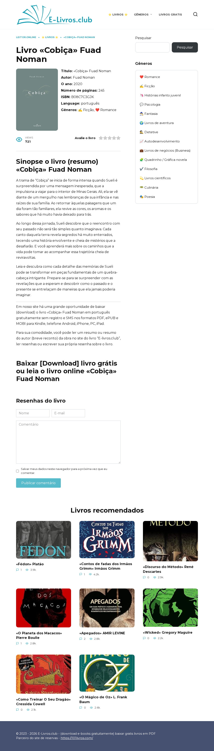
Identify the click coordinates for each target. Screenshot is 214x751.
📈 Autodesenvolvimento (160, 141)
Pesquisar (143, 38)
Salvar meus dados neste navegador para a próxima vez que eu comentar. (64, 471)
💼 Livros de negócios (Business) (165, 150)
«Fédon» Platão (30, 564)
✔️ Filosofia (148, 169)
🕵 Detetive (149, 132)
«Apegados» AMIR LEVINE (102, 633)
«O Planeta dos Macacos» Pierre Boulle (39, 635)
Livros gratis (170, 14)
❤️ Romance (150, 77)
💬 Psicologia (150, 104)
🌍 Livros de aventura (157, 123)
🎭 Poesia (147, 197)
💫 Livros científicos (155, 178)
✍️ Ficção (147, 86)
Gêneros (141, 14)
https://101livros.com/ (77, 738)
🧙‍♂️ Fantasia (149, 114)
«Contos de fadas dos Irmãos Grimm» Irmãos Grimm (105, 566)
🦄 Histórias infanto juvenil (160, 95)
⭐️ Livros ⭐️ (118, 14)
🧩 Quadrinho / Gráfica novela (163, 160)
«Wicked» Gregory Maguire (167, 632)
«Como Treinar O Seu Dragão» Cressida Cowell (43, 701)
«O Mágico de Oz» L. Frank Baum (103, 699)
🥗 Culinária (149, 187)
